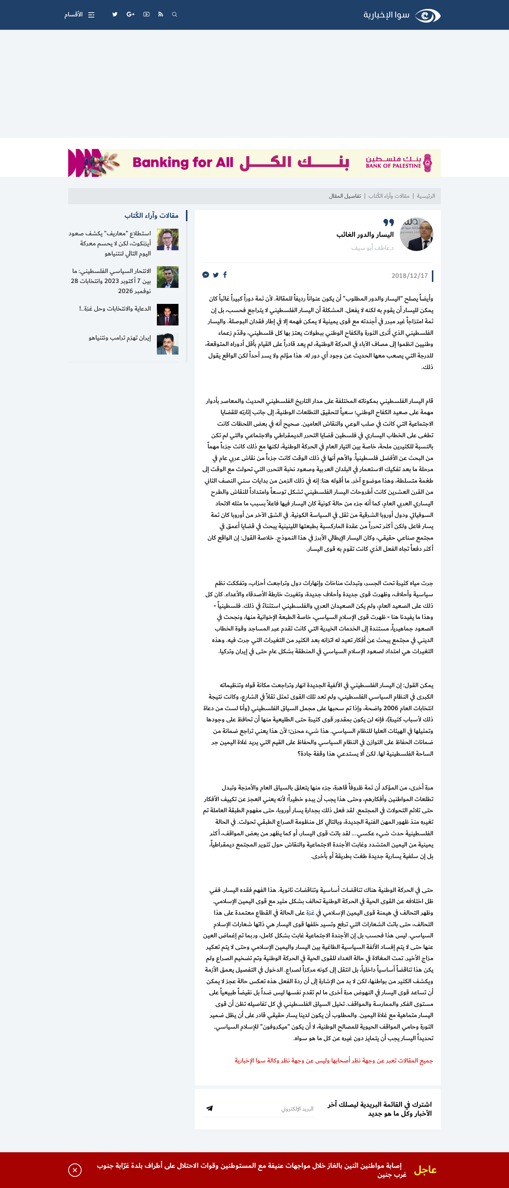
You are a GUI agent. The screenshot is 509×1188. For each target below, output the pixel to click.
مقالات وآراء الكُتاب (389, 196)
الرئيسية (426, 196)
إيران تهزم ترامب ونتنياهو (120, 337)
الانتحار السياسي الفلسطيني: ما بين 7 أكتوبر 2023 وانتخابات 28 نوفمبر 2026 (111, 281)
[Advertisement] (254, 86)
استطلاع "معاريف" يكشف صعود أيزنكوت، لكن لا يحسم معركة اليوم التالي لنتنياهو (110, 243)
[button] (79, 15)
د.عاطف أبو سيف (372, 248)
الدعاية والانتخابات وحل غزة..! (115, 308)
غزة (310, 912)
